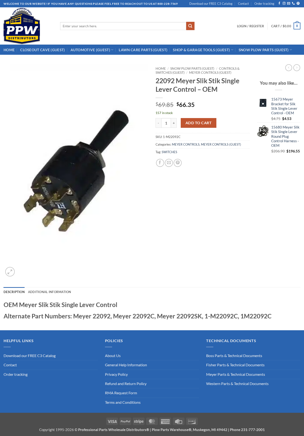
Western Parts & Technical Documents (237, 383)
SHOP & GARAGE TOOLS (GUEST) (201, 50)
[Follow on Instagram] (284, 3)
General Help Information (126, 365)
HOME (9, 50)
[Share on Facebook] (160, 163)
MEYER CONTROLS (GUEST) (210, 72)
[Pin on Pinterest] (178, 163)
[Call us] (293, 3)
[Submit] (190, 26)
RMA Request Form (121, 392)
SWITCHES (169, 152)
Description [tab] (14, 292)
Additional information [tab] (49, 292)
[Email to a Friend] (169, 163)
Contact (243, 3)
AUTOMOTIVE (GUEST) (90, 50)
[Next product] (288, 67)
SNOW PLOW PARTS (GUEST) (264, 50)
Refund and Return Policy (126, 383)
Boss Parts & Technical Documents (234, 355)
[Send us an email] (288, 3)
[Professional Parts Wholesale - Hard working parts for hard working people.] (28, 26)
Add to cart (198, 122)
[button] (250, 26)
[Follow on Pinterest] (298, 3)
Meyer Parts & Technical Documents (235, 374)
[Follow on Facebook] (279, 3)
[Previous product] (296, 67)
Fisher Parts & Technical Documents (235, 365)
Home (161, 68)
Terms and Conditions (123, 402)
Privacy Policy (116, 374)
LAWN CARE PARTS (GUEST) (143, 50)
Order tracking (264, 3)
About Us (113, 355)
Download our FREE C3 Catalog (211, 3)
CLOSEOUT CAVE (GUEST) (42, 50)
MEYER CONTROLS (186, 144)
